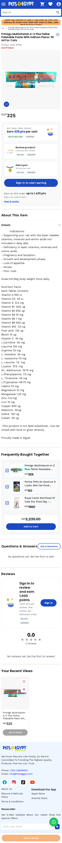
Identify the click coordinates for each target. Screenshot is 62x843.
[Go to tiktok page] (23, 782)
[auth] (58, 4)
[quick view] (24, 689)
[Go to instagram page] (14, 782)
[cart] (42, 4)
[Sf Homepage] (23, 4)
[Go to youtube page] (32, 782)
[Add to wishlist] (58, 35)
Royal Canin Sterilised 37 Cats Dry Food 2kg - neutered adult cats (40, 500)
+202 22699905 (19, 770)
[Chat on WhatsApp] (53, 822)
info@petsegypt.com (21, 774)
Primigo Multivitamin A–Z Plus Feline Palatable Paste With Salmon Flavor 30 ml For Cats (40, 467)
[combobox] (31, 12)
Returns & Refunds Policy (12, 795)
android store (39, 798)
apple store (38, 793)
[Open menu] (3, 4)
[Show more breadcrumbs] (3, 28)
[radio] (22, 639)
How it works (11, 201)
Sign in (48, 602)
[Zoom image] (6, 104)
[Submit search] (58, 12)
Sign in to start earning (31, 182)
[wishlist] (50, 4)
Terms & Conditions (12, 801)
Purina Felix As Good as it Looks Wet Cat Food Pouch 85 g (40, 483)
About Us (6, 789)
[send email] (57, 826)
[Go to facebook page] (4, 782)
